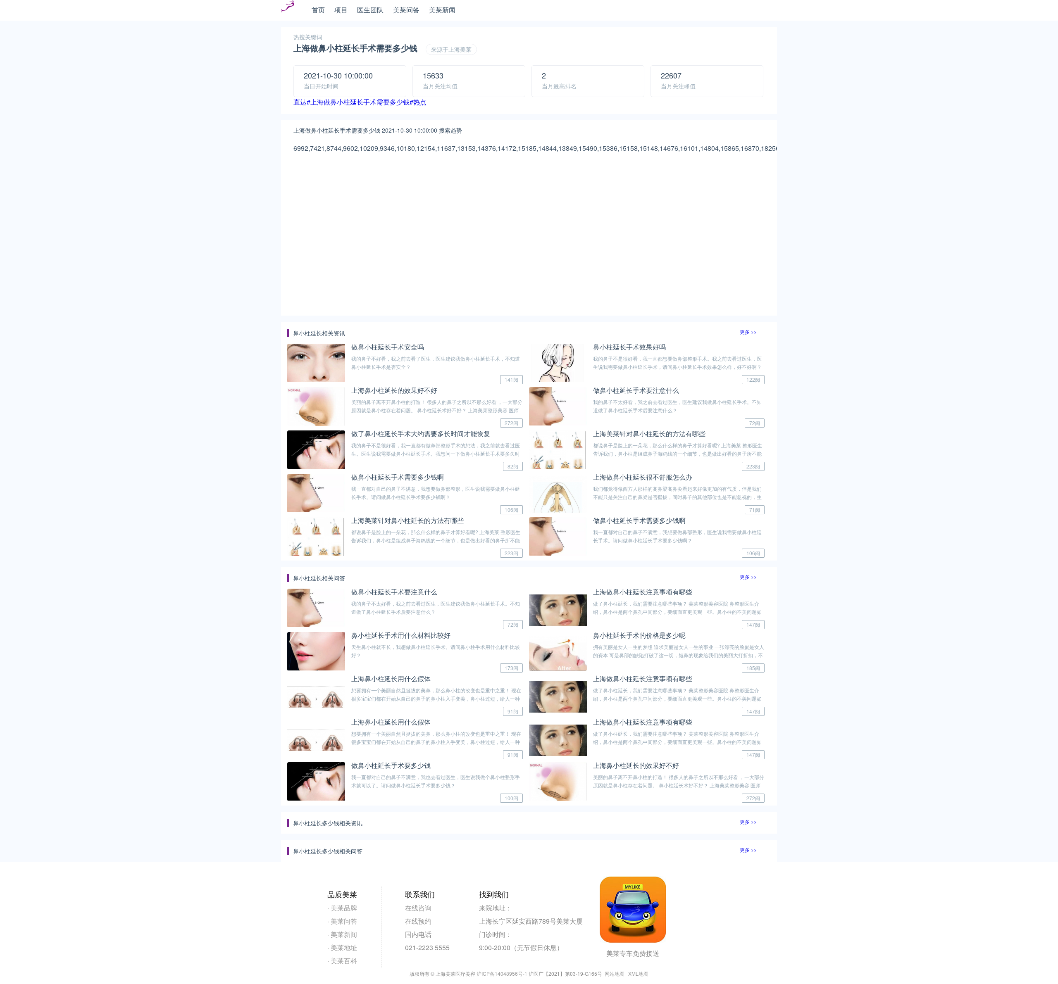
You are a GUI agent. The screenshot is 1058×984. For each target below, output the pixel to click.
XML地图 (638, 973)
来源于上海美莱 (451, 49)
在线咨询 (418, 908)
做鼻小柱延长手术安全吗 (387, 347)
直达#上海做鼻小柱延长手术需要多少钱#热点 (360, 102)
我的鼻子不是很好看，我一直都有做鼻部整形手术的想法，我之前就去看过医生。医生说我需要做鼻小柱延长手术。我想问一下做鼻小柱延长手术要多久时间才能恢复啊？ (435, 453)
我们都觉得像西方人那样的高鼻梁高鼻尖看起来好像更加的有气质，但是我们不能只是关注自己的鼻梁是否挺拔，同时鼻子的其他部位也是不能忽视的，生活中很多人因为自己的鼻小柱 (677, 497)
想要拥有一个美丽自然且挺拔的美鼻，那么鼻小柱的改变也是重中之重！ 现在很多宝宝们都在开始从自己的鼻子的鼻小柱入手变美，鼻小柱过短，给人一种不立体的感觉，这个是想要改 (436, 698)
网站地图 (614, 973)
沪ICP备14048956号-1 (502, 973)
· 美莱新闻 (342, 934)
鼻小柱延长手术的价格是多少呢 (639, 635)
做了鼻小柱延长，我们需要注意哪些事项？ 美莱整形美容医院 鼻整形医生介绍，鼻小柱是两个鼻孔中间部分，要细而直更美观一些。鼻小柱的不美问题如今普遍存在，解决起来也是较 (677, 611)
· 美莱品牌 (342, 908)
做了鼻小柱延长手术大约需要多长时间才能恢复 (420, 433)
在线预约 (418, 921)
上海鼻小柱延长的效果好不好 (394, 390)
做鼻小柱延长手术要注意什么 (636, 390)
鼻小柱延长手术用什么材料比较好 (400, 635)
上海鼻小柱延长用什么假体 (391, 678)
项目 (341, 9)
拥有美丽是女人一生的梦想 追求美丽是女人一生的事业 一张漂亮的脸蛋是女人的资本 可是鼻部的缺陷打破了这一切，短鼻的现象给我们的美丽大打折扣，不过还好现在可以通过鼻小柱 (678, 655)
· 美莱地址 (342, 947)
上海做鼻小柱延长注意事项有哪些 (642, 592)
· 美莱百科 (342, 960)
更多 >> (748, 331)
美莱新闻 (442, 9)
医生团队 (370, 9)
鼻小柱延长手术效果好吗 (629, 347)
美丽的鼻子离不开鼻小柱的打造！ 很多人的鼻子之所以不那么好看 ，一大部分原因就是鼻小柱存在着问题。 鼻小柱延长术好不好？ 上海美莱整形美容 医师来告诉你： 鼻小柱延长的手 (436, 410)
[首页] (287, 10)
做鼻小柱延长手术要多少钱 (391, 765)
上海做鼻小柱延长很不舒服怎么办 (642, 477)
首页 (318, 9)
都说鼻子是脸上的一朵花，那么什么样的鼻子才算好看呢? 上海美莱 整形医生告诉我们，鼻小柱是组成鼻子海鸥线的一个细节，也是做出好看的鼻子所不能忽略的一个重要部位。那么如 (677, 453)
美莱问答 (406, 9)
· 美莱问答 (342, 921)
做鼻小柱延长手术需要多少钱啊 (397, 477)
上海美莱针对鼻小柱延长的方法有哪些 (649, 433)
